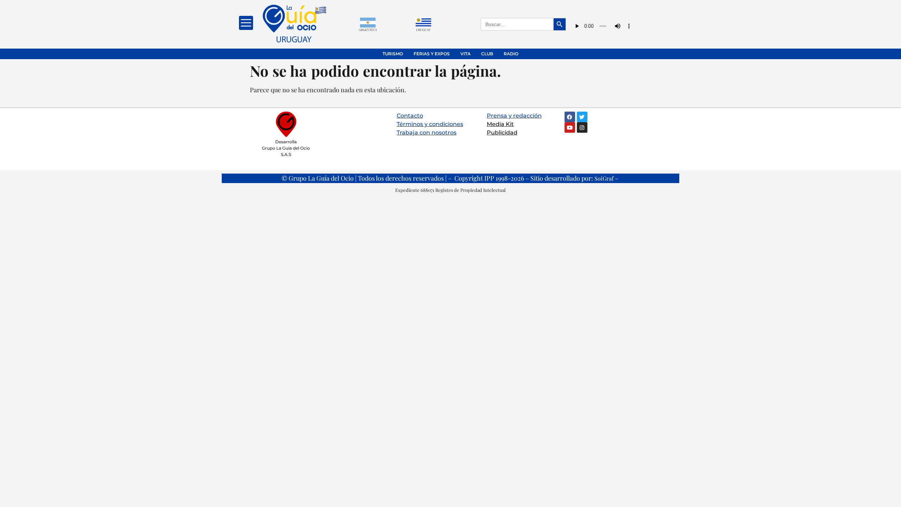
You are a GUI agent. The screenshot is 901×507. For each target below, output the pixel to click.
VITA (465, 53)
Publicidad (502, 132)
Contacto (410, 115)
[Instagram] (582, 127)
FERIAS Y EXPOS (432, 53)
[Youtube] (570, 127)
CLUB (487, 53)
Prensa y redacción (514, 115)
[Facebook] (570, 117)
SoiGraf (603, 178)
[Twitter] (582, 117)
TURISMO (393, 53)
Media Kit (500, 124)
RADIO (511, 53)
